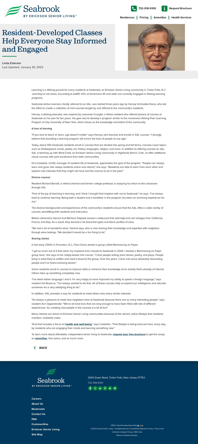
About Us (37, 403)
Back (43, 348)
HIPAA (113, 425)
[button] (46, 10)
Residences (127, 17)
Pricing (144, 17)
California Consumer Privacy (122, 432)
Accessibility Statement (138, 429)
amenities (41, 338)
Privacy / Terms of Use (156, 429)
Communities (40, 424)
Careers (36, 398)
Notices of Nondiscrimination (127, 435)
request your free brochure (129, 334)
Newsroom (38, 409)
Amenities (160, 17)
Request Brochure (180, 8)
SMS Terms (138, 432)
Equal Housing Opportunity (127, 425)
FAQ (34, 419)
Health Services (181, 17)
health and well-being (78, 324)
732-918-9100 (147, 8)
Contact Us (38, 414)
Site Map (37, 434)
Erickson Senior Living (46, 429)
